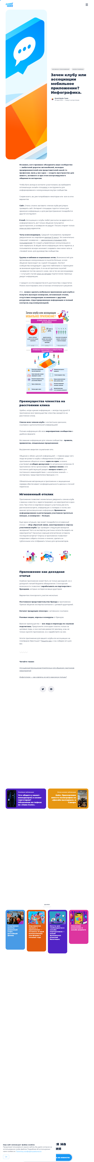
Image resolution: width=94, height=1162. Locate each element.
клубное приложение (60, 69)
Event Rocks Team (61, 98)
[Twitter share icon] (43, 689)
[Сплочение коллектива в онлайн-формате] (78, 927)
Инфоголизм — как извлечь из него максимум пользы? (43, 677)
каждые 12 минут (51, 237)
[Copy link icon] (51, 689)
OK (6, 1157)
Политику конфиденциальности (28, 1151)
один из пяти (25, 228)
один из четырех (44, 274)
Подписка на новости (58, 1157)
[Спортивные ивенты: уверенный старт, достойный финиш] (15, 930)
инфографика (78, 69)
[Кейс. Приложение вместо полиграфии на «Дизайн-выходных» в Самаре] (68, 799)
